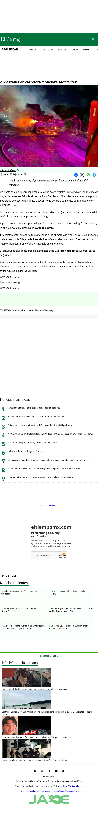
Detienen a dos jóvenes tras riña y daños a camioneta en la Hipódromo (40, 425)
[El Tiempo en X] (63, 771)
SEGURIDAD (10, 49)
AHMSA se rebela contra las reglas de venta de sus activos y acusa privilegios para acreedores (50, 433)
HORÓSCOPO (45, 656)
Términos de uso (26, 791)
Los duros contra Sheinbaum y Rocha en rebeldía (68, 592)
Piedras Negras (46, 50)
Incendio (15, 310)
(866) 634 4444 (70, 786)
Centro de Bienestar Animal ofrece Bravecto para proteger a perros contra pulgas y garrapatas (47, 713)
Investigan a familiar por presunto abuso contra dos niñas (34, 407)
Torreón (85, 50)
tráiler (23, 310)
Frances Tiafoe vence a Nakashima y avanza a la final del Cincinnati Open (41, 477)
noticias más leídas (49, 505)
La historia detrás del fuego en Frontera (26, 451)
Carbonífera (62, 50)
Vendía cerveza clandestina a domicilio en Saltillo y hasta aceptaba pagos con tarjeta (46, 459)
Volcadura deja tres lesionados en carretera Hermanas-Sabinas (36, 416)
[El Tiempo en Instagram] (44, 771)
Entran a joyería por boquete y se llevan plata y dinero (32, 442)
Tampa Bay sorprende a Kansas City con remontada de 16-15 (68, 627)
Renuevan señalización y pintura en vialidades (19, 592)
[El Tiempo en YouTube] (58, 771)
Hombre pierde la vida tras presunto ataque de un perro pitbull (34, 689)
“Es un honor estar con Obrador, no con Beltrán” (20, 609)
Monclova (32, 50)
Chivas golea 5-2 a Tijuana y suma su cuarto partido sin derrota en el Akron (70, 609)
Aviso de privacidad (42, 791)
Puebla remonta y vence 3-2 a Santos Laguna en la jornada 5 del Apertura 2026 (44, 468)
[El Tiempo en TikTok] (51, 771)
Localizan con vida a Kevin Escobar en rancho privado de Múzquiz (37, 737)
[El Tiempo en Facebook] (37, 771)
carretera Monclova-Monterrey (40, 310)
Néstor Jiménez (8, 170)
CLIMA (56, 656)
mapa (80, 786)
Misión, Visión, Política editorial (66, 791)
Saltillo (74, 50)
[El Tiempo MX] (10, 41)
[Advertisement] (49, 16)
